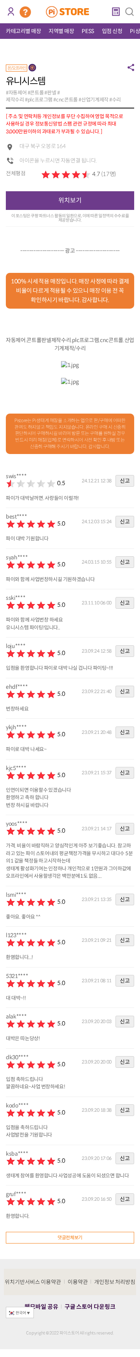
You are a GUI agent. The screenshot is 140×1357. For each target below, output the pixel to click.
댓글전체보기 (70, 1237)
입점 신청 (112, 31)
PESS (88, 31)
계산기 (115, 11)
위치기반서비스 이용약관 (33, 1281)
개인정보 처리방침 (115, 1281)
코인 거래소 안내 (25, 12)
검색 (129, 11)
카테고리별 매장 (23, 31)
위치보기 (70, 200)
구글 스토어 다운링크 (90, 1306)
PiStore (70, 12)
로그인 (10, 11)
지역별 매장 (61, 31)
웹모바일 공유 (41, 1306)
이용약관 (78, 1281)
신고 (125, 480)
